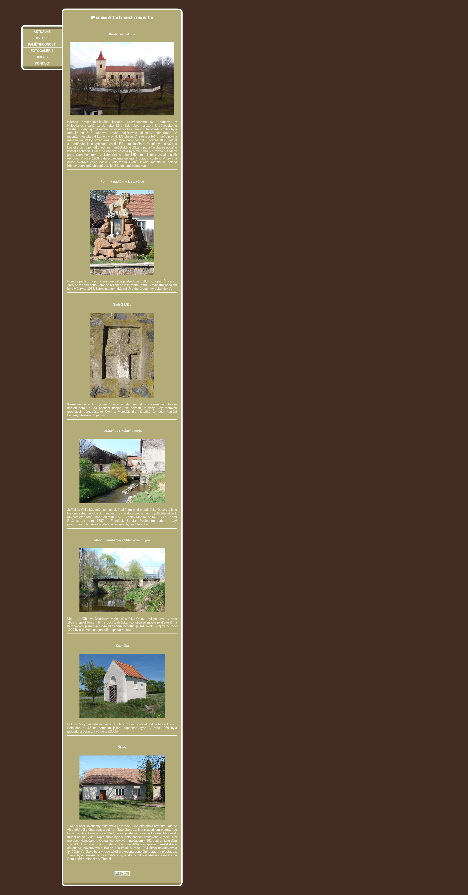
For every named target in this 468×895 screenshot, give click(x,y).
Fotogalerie (42, 51)
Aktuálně (42, 32)
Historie (42, 38)
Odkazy (42, 57)
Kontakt (42, 63)
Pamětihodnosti (42, 44)
